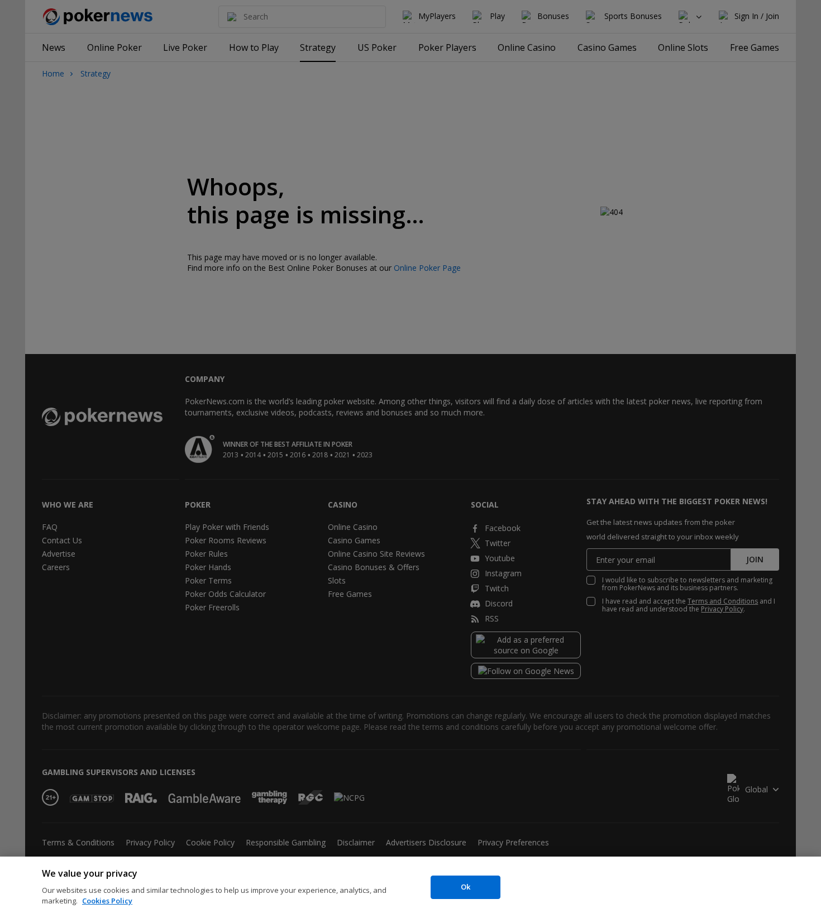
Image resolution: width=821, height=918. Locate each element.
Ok (465, 887)
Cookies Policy (107, 901)
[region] (410, 887)
